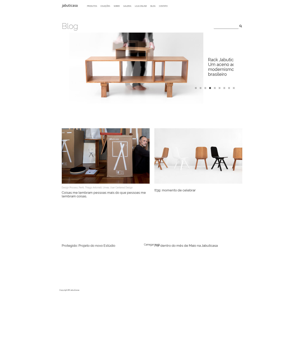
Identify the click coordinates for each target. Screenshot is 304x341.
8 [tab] (228, 86)
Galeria (127, 6)
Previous (64, 68)
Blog (152, 6)
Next (236, 68)
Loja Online (141, 6)
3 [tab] (204, 86)
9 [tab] (233, 86)
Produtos (92, 6)
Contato (163, 6)
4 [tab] (209, 86)
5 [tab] (214, 86)
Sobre (117, 6)
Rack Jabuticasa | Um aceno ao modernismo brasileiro (225, 67)
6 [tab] (218, 86)
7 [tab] (223, 86)
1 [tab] (195, 86)
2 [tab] (199, 86)
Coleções (105, 6)
